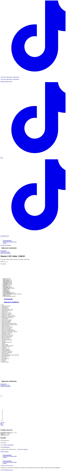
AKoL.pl (26, 449)
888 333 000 (9, 77)
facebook (6, 81)
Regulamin (3, 465)
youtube (10, 81)
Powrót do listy (4, 245)
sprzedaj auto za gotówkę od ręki (9, 241)
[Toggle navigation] (1, 237)
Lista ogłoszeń (3, 250)
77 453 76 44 (3, 77)
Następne (9, 245)
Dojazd (2, 424)
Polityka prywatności (9, 465)
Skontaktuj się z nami (5, 251)
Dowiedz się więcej (9, 469)
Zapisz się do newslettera (6, 253)
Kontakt (4, 243)
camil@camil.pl (16, 77)
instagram (2, 81)
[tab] (34, 299)
